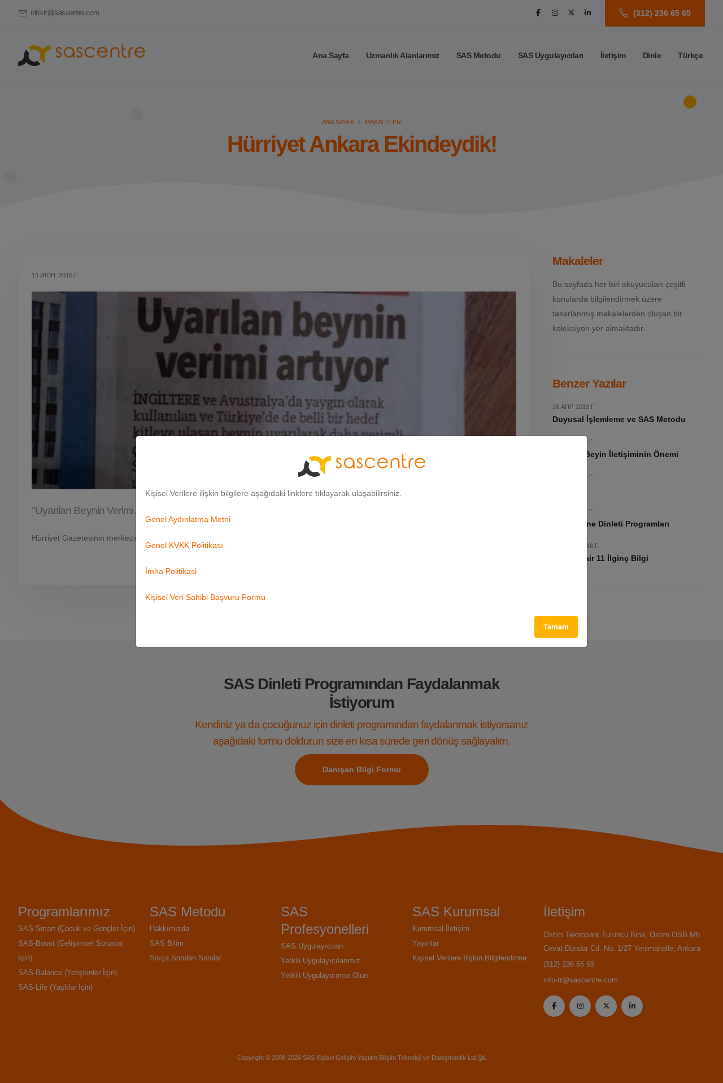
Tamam (556, 627)
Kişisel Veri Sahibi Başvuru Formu (205, 597)
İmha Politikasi (171, 571)
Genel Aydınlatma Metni (187, 519)
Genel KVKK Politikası (184, 545)
